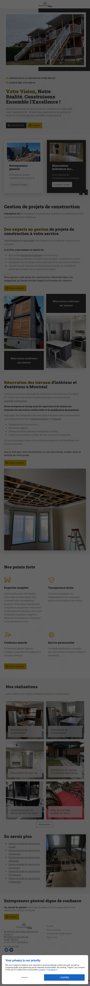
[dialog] (45, 969)
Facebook (51, 970)
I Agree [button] (64, 977)
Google (42, 970)
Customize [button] (24, 977)
